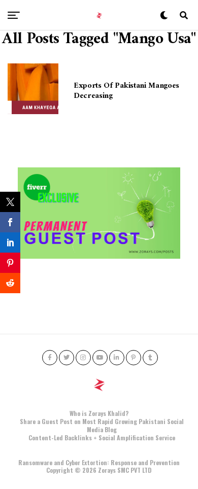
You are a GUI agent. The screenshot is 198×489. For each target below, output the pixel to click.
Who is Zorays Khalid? (99, 413)
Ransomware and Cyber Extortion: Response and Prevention (99, 462)
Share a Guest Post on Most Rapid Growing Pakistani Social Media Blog (102, 425)
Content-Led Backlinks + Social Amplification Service (101, 437)
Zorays (107, 470)
